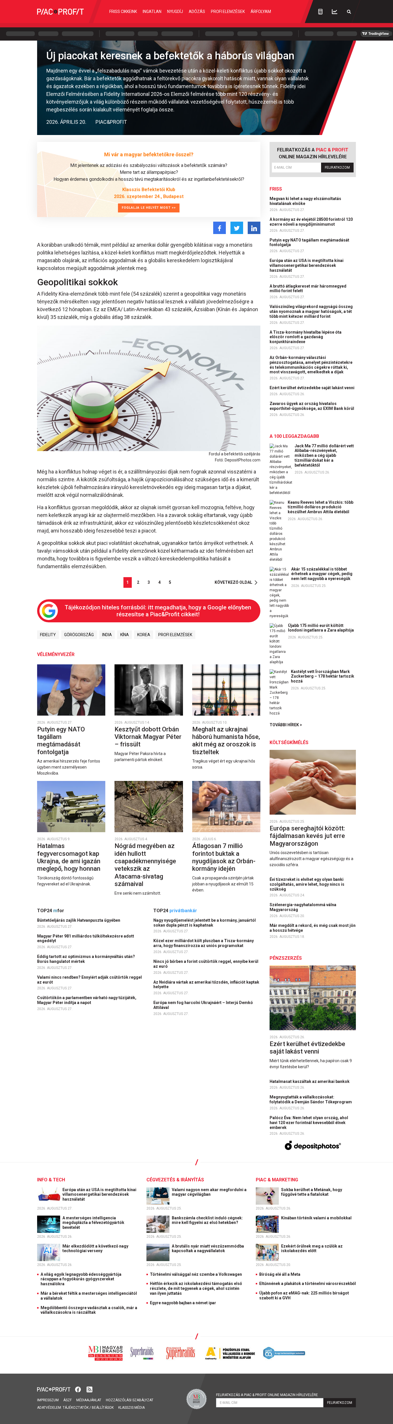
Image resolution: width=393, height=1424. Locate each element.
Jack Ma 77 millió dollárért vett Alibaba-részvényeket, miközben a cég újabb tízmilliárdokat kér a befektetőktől (324, 455)
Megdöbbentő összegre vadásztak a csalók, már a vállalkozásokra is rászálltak (89, 1310)
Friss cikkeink (123, 11)
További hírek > (286, 725)
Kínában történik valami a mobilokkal (316, 1218)
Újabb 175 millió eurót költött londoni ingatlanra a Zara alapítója (321, 628)
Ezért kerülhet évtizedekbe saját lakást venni (312, 387)
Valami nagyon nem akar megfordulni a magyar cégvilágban (209, 1192)
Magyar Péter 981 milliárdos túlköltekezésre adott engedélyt (85, 938)
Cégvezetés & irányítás (175, 1179)
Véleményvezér (56, 654)
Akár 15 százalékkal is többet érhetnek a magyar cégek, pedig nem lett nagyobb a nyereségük (321, 574)
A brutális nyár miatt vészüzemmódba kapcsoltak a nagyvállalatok (208, 1248)
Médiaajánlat (88, 1400)
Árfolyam (261, 11)
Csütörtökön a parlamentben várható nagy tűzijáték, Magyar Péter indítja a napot (86, 1000)
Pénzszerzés (286, 958)
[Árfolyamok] (334, 12)
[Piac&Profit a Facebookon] (78, 1389)
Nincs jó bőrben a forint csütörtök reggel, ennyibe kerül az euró (205, 964)
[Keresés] (349, 11)
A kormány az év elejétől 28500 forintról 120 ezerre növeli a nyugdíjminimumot (311, 222)
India (107, 634)
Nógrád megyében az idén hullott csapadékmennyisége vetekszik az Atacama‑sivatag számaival (145, 864)
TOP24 (50, 910)
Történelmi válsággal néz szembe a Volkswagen (196, 1274)
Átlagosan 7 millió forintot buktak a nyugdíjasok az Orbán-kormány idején (223, 857)
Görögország (79, 634)
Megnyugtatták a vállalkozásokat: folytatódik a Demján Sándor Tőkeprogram (311, 1099)
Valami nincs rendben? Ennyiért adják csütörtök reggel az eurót (89, 979)
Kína (124, 634)
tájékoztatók (76, 1408)
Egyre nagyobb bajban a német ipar (183, 1303)
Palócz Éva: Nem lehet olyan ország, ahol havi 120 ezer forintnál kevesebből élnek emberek (309, 1122)
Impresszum (48, 1400)
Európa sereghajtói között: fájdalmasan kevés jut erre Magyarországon (307, 836)
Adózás (197, 11)
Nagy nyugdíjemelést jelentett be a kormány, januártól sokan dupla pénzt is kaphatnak (204, 922)
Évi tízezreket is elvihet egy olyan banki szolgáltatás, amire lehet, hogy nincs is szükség (307, 884)
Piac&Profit (111, 122)
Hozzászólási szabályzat (129, 1400)
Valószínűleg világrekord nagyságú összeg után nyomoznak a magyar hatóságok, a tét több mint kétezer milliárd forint (311, 311)
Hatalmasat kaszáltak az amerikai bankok (310, 1081)
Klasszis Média (131, 1408)
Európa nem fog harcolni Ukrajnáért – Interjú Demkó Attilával (203, 1005)
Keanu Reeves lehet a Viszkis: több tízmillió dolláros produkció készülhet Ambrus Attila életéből (320, 507)
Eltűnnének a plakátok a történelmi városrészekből (307, 1283)
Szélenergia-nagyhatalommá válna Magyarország (303, 907)
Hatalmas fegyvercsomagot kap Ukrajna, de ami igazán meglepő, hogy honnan (69, 857)
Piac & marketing (277, 1179)
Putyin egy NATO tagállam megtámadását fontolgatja (61, 741)
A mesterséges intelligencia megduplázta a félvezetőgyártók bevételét (93, 1223)
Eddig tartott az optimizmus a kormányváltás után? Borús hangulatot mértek (86, 959)
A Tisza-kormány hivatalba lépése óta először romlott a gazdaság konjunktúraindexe (306, 337)
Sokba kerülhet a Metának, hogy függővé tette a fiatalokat (311, 1192)
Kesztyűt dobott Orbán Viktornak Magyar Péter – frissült (148, 737)
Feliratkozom (337, 168)
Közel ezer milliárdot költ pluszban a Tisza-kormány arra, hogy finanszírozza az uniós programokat (203, 943)
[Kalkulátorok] (320, 11)
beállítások (103, 1408)
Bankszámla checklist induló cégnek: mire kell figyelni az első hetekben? (207, 1220)
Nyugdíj (175, 11)
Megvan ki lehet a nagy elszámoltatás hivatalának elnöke (305, 201)
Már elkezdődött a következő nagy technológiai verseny (95, 1248)
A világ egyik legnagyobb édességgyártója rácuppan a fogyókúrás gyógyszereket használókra (81, 1279)
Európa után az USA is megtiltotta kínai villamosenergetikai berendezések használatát (307, 265)
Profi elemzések (228, 11)
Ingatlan (152, 11)
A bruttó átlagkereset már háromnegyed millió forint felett (308, 288)
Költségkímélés (289, 742)
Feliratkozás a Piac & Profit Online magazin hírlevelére (267, 1395)
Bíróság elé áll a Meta (279, 1274)
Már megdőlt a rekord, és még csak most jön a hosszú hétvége (313, 928)
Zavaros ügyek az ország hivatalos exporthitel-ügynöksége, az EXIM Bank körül (312, 406)
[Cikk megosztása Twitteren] (236, 228)
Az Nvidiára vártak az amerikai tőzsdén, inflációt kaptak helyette (206, 984)
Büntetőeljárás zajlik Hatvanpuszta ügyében (79, 920)
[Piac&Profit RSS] (89, 1389)
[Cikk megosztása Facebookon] (219, 228)
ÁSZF (67, 1400)
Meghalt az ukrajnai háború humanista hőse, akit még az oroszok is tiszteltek (226, 741)
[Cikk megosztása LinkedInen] (254, 228)
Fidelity (48, 634)
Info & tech (51, 1179)
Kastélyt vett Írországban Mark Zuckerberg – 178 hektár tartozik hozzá (322, 676)
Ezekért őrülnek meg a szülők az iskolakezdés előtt (312, 1248)
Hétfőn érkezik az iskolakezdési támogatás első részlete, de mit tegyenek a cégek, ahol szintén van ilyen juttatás (196, 1288)
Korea (143, 634)
